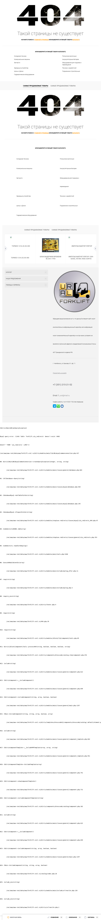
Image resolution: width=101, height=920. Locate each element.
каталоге (75, 39)
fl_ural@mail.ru (64, 395)
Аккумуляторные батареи (70, 59)
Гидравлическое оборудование (24, 74)
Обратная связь (16, 917)
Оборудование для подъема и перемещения (71, 63)
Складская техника (20, 56)
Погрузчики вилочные (69, 56)
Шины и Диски (18, 71)
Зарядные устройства (21, 68)
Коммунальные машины (22, 59)
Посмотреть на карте (59, 373)
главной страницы (41, 39)
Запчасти (17, 62)
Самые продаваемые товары (35, 86)
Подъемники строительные (71, 71)
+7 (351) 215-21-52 (62, 384)
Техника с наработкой (69, 68)
